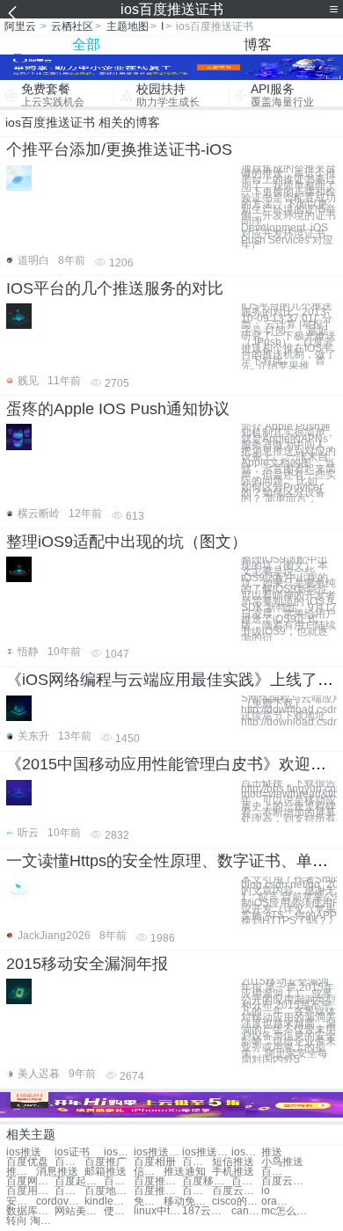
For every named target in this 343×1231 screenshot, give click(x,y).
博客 (258, 44)
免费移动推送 (149, 1201)
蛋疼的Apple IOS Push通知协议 (118, 409)
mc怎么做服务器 (285, 1211)
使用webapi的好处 (119, 1211)
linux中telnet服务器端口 (158, 1211)
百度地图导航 (108, 1191)
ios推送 (23, 1152)
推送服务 (21, 1171)
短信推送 (233, 1162)
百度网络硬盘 (30, 1181)
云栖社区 (72, 26)
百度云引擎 (285, 1181)
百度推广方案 (158, 1181)
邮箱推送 (105, 1171)
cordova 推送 (60, 1201)
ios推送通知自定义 (206, 1152)
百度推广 (105, 1162)
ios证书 (72, 1152)
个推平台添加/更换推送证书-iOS (119, 149)
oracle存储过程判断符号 (276, 1201)
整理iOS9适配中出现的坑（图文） (126, 541)
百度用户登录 (30, 1191)
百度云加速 (246, 1181)
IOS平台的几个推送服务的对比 (114, 288)
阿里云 (20, 26)
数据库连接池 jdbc (30, 1211)
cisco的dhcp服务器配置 (236, 1201)
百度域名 (197, 1162)
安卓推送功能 (21, 1201)
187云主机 (206, 1211)
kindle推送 (108, 1201)
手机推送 (233, 1171)
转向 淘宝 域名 (30, 1221)
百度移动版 (206, 1181)
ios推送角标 (158, 1152)
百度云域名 (276, 1171)
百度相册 (155, 1162)
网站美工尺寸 (79, 1211)
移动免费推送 (188, 1201)
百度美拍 (119, 1181)
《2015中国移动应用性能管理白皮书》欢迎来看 (174, 764)
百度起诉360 (79, 1181)
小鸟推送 (282, 1162)
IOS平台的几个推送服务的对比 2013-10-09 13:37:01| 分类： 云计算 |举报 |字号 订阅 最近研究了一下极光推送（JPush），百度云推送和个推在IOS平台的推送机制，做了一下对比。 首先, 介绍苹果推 (288, 336)
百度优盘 (27, 1162)
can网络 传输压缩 (246, 1211)
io (265, 1191)
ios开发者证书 (246, 1152)
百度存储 (69, 1162)
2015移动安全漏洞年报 (87, 963)
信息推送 (149, 1171)
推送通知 (185, 1171)
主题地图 (127, 26)
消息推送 (57, 1171)
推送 (271, 1152)
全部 (86, 44)
